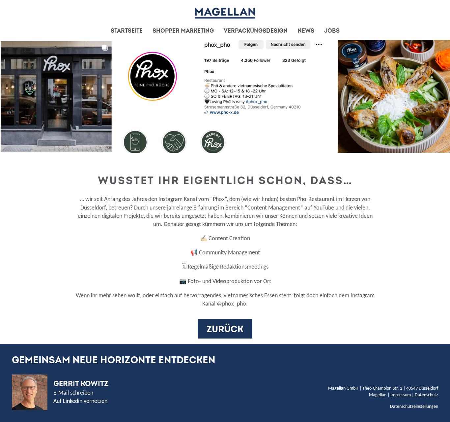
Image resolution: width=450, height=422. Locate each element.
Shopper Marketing (183, 30)
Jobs (332, 30)
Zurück (225, 329)
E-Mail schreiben (73, 393)
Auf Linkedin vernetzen (80, 401)
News (305, 30)
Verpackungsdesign (256, 30)
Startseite (127, 30)
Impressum (400, 395)
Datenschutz (426, 395)
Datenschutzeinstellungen (414, 406)
